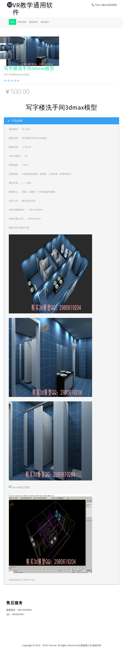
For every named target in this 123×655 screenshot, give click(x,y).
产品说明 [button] (16, 120)
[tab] (61, 120)
